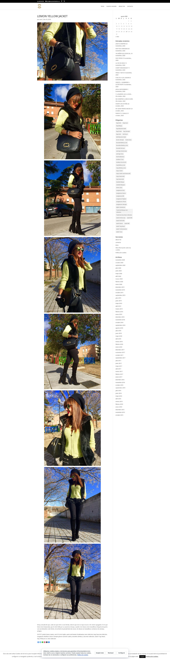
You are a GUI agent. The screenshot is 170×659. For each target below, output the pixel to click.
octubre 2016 (119, 385)
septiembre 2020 (120, 265)
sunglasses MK (120, 196)
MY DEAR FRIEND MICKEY (123, 108)
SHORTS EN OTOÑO (122, 104)
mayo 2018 (119, 336)
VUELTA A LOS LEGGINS (123, 77)
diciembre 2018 (120, 317)
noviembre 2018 (120, 320)
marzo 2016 (119, 401)
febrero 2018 (119, 344)
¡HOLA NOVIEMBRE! (121, 89)
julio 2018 (118, 330)
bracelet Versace (120, 148)
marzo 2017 (119, 371)
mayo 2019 (119, 303)
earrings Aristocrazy (121, 151)
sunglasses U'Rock (121, 201)
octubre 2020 (119, 262)
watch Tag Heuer (120, 226)
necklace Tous (120, 159)
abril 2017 (118, 369)
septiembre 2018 (120, 325)
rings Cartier (119, 171)
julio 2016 (118, 390)
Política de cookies (121, 252)
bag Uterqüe (126, 131)
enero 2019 (119, 314)
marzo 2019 (119, 309)
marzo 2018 (119, 341)
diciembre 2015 (120, 409)
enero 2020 (119, 284)
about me (122, 6)
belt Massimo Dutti (121, 137)
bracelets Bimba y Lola (122, 145)
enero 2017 (119, 377)
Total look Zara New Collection (124, 215)
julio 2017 (118, 360)
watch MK (127, 223)
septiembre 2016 (120, 388)
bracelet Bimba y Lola (121, 142)
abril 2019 (118, 306)
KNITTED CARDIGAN (122, 48)
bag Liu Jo (125, 123)
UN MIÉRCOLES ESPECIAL (123, 53)
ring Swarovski (120, 179)
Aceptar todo (100, 653)
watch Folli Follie (120, 220)
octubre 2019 (119, 292)
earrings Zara (119, 154)
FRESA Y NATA (120, 73)
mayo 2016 (119, 396)
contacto (130, 6)
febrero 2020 (119, 281)
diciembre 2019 (120, 287)
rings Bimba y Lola (121, 168)
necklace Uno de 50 (121, 162)
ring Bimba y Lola (120, 165)
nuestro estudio (111, 6)
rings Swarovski (120, 176)
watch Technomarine (121, 229)
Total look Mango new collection (122, 211)
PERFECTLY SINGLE (121, 113)
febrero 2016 (119, 404)
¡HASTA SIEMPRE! (121, 44)
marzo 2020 (119, 279)
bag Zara (118, 134)
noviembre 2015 (120, 412)
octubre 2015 (119, 415)
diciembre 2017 (120, 350)
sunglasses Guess (121, 193)
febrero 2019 (119, 311)
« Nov (117, 36)
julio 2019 (118, 298)
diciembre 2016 (120, 380)
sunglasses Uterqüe (121, 204)
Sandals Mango (120, 182)
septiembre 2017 (120, 358)
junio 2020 (119, 271)
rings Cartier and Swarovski (123, 173)
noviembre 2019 (120, 290)
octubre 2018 (119, 322)
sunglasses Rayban (121, 199)
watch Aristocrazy (120, 218)
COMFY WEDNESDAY (122, 68)
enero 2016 (119, 407)
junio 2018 (119, 333)
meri (40, 19)
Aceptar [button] (142, 656)
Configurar (121, 653)
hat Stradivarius (120, 156)
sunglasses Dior (120, 190)
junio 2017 (119, 363)
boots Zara (128, 140)
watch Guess (119, 223)
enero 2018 (119, 347)
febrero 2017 (119, 374)
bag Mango (119, 126)
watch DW (129, 218)
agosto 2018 (119, 328)
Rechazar (111, 653)
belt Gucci (125, 134)
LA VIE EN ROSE (120, 63)
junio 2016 (119, 393)
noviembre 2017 (120, 352)
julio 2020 (118, 268)
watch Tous (119, 232)
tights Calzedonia (120, 207)
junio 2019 (119, 301)
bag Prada (119, 131)
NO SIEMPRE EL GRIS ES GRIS (124, 99)
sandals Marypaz (120, 185)
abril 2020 (118, 276)
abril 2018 (118, 339)
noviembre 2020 (120, 260)
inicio (117, 245)
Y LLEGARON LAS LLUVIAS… (124, 94)
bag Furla (118, 123)
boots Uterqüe (120, 140)
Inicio (102, 6)
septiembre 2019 (120, 295)
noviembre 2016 (120, 382)
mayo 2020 (119, 273)
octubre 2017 (119, 355)
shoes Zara (119, 187)
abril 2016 (118, 399)
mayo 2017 (119, 366)
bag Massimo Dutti (121, 128)
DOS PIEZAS (119, 58)
